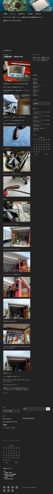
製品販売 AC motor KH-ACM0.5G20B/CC (12, 20)
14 (48, 144)
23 (36, 149)
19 (44, 146)
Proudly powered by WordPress (30, 487)
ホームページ (13, 13)
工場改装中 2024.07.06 (13, 57)
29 (34, 151)
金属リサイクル (36, 90)
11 (41, 144)
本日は (34, 93)
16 (36, 146)
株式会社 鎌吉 (12, 4)
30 (36, 151)
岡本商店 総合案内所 (28, 418)
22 (34, 149)
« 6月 (36, 154)
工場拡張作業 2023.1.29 (38, 128)
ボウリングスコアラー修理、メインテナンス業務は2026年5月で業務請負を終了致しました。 (23, 17)
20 (46, 146)
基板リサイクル (36, 86)
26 (44, 149)
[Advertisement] (26, 33)
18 (41, 146)
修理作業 (35, 82)
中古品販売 (30, 13)
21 (48, 146)
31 (39, 151)
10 (39, 144)
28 (48, 149)
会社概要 (5, 13)
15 (34, 146)
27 (46, 149)
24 (39, 149)
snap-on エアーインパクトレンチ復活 (41, 112)
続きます (35, 78)
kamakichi (36, 113)
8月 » (46, 154)
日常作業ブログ (21, 13)
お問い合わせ (38, 13)
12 (44, 144)
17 (39, 146)
